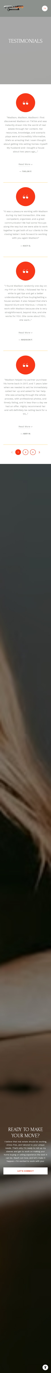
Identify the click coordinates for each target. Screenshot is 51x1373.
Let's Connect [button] (25, 1171)
